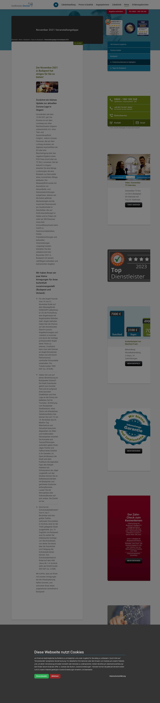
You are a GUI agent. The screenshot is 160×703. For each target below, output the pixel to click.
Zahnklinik (116, 5)
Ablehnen (55, 676)
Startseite (14, 39)
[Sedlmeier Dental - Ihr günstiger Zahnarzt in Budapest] (22, 4)
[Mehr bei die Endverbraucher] (143, 28)
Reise (126, 5)
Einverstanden (41, 676)
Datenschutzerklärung (118, 676)
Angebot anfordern (116, 12)
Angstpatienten (102, 5)
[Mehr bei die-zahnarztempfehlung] (130, 28)
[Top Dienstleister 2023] (134, 265)
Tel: (137, 12)
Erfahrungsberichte (140, 5)
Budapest (27, 39)
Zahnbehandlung (68, 5)
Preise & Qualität (86, 5)
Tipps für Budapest (37, 39)
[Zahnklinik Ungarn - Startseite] (56, 4)
